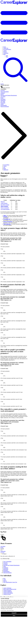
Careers (5, 50)
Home (4, 46)
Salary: (5, 215)
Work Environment (7, 572)
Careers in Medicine (7, 591)
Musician (3, 201)
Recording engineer (5, 204)
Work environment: (7, 221)
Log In (2, 83)
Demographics (6, 571)
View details (3, 89)
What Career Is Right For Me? (9, 589)
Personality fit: (6, 219)
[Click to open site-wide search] (15, 81)
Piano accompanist (5, 207)
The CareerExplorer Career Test (10, 582)
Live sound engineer (5, 209)
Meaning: (5, 216)
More (4, 54)
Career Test (5, 48)
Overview (5, 562)
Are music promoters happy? (10, 174)
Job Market (5, 567)
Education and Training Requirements (11, 565)
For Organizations (7, 49)
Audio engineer (4, 203)
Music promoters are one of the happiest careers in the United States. (14, 179)
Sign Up (5, 581)
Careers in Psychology (8, 593)
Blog (7, 56)
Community (5, 53)
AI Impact (5, 564)
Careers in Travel (7, 594)
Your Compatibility (7, 561)
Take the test (5, 85)
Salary (4, 566)
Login (4, 579)
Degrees (5, 51)
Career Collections (7, 588)
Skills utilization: (7, 224)
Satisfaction (5, 569)
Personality (5, 570)
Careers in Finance (7, 590)
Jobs (7, 55)
